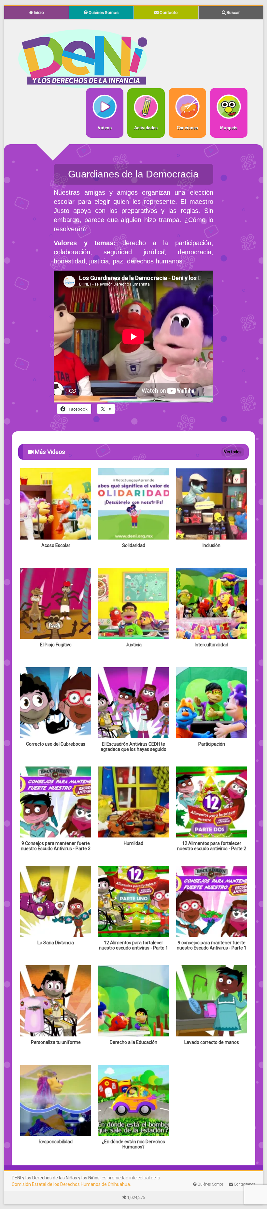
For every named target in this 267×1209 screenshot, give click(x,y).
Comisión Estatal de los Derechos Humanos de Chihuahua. (71, 1184)
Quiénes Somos (103, 12)
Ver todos (233, 452)
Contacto (168, 12)
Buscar (233, 12)
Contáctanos (244, 1184)
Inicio (38, 12)
